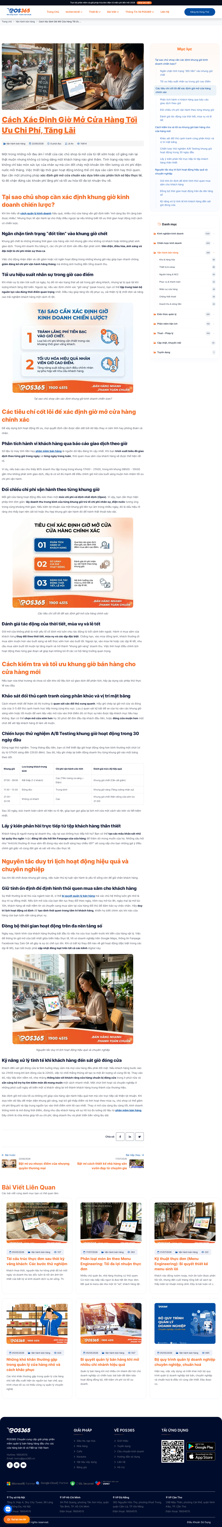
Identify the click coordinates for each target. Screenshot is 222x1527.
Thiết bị (93, 11)
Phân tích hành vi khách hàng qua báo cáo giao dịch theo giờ (184, 101)
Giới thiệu (122, 1440)
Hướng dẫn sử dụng (128, 1456)
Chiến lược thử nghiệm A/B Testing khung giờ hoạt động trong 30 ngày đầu (186, 150)
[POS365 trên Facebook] (10, 1465)
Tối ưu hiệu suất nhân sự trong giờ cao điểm (185, 81)
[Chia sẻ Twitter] (139, 1136)
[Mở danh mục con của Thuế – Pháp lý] (214, 333)
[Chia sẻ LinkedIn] (130, 1136)
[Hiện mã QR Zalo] (8, 1509)
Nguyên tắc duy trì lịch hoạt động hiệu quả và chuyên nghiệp (181, 171)
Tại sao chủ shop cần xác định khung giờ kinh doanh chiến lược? (181, 61)
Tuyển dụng (123, 1446)
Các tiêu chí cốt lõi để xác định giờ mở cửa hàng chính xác (183, 90)
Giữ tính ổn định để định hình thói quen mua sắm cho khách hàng (185, 182)
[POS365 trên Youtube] (23, 1465)
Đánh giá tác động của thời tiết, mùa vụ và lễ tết (186, 118)
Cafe (79, 1451)
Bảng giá (82, 1467)
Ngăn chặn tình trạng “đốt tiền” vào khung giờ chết (186, 73)
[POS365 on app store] (201, 1456)
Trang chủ (53, 11)
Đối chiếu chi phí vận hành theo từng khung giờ (187, 109)
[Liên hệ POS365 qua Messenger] (17, 1465)
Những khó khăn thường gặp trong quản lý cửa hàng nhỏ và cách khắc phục (33, 1364)
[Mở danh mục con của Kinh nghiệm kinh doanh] (214, 234)
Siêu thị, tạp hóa (86, 1440)
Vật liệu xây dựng (87, 1461)
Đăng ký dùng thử (199, 12)
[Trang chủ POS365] (18, 10)
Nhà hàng (82, 1446)
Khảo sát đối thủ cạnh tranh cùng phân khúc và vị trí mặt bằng (187, 140)
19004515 (21, 1454)
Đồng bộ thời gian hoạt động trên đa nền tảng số (186, 193)
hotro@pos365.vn (24, 1458)
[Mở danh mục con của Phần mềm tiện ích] (214, 324)
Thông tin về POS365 (138, 11)
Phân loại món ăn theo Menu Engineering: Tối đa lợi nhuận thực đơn (110, 1264)
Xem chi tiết (144, 3)
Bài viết (111, 11)
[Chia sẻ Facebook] (120, 1136)
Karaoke (81, 1456)
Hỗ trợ (121, 1467)
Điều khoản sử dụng (199, 1522)
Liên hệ (165, 11)
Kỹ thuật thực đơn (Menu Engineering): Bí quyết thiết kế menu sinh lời (181, 1264)
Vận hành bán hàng (25, 21)
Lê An (70, 143)
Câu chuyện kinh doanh (130, 1451)
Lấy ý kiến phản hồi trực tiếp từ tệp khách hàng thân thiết (184, 161)
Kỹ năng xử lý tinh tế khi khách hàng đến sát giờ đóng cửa (185, 203)
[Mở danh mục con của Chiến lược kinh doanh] (214, 243)
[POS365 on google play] (201, 1446)
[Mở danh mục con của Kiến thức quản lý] (214, 314)
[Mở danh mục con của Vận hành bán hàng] (214, 253)
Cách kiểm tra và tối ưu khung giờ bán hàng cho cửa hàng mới (182, 129)
